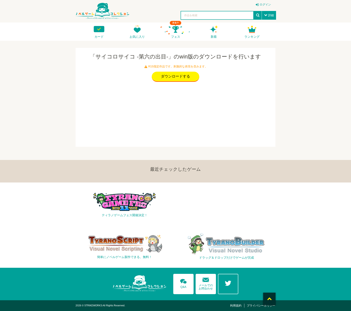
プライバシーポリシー (261, 305)
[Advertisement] (175, 113)
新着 (214, 36)
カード (99, 36)
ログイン (265, 4)
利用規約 (236, 305)
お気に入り (137, 36)
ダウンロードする (175, 76)
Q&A (183, 282)
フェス (175, 36)
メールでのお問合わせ (206, 282)
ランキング (252, 36)
